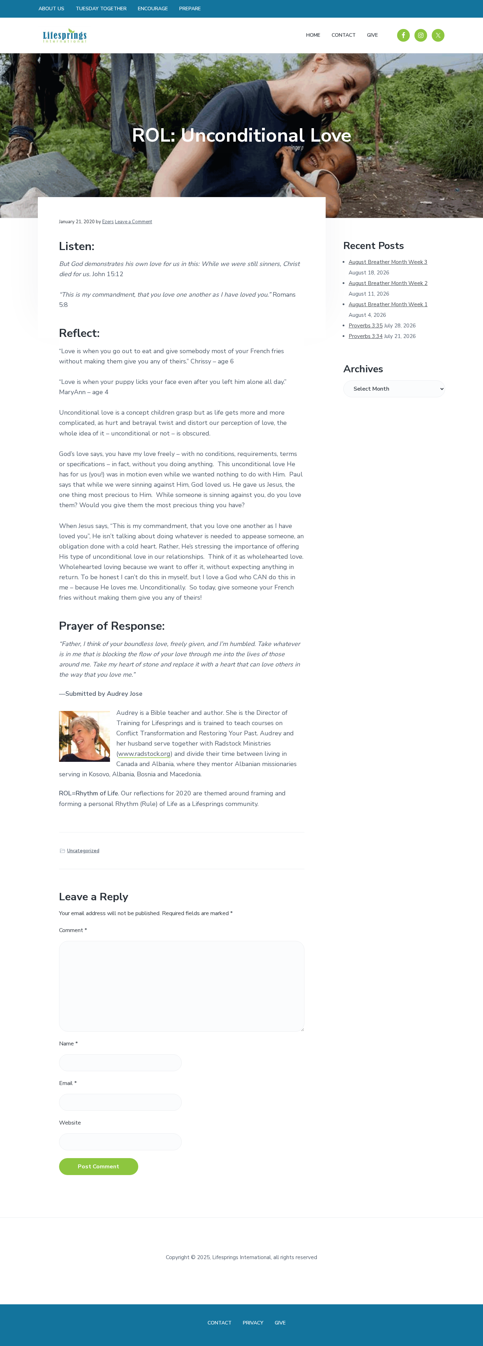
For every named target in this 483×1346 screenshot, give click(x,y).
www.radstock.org (144, 753)
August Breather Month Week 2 (388, 283)
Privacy (253, 1323)
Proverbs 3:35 (366, 325)
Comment (73, 930)
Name (68, 1044)
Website (70, 1123)
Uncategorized (83, 851)
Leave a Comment (133, 222)
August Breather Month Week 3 (388, 262)
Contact (220, 1323)
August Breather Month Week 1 (388, 304)
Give (280, 1323)
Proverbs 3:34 (366, 336)
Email (68, 1083)
